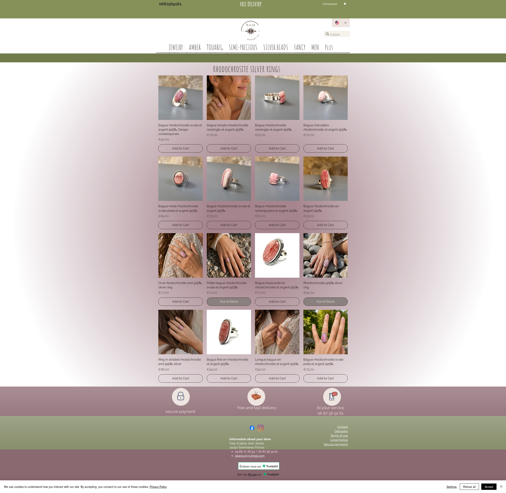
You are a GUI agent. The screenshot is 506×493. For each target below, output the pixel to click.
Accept (489, 487)
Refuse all (469, 487)
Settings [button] (452, 487)
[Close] (501, 487)
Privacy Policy (158, 487)
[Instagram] (260, 428)
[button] (345, 3)
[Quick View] (180, 97)
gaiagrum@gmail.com (249, 456)
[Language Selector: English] (341, 22)
